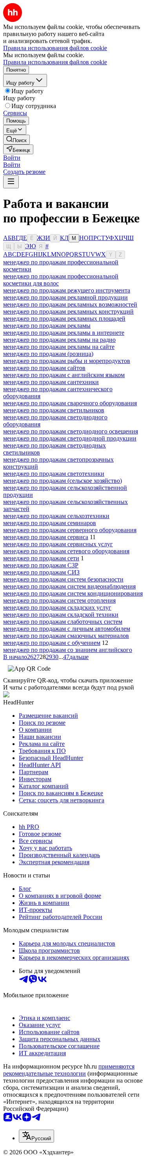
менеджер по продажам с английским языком (64, 375)
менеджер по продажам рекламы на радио (59, 339)
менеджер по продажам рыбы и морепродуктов (66, 360)
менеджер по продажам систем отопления (59, 600)
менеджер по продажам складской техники (60, 614)
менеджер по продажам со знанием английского (67, 649)
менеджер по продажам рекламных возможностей (70, 304)
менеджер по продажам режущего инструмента (66, 290)
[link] (16, 139)
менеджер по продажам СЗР (40, 565)
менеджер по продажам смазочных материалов (66, 635)
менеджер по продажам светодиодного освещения (70, 431)
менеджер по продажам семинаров (49, 523)
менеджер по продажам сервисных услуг (58, 544)
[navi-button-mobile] (11, 181)
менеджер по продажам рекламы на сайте (58, 346)
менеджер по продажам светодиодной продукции (69, 438)
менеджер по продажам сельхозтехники (56, 516)
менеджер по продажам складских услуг (57, 607)
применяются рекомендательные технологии (68, 1070)
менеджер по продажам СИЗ (41, 572)
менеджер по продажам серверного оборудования (69, 530)
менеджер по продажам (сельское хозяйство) (62, 480)
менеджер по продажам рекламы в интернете (63, 332)
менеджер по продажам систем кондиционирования (73, 593)
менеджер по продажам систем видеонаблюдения (69, 586)
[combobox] (36, 1136)
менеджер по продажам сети (41, 558)
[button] (11, 157)
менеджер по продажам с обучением (51, 642)
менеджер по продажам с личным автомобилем (66, 628)
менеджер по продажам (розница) (48, 353)
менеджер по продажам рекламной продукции (65, 297)
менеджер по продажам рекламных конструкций (68, 311)
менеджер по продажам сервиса (45, 537)
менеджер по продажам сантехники (51, 382)
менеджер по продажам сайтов (44, 368)
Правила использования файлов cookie (55, 62)
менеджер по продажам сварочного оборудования (70, 403)
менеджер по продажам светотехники (53, 473)
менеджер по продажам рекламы (47, 325)
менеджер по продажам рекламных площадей (64, 318)
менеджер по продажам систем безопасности (63, 579)
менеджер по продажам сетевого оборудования (66, 551)
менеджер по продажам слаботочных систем (62, 621)
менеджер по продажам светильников (53, 410)
